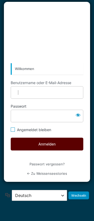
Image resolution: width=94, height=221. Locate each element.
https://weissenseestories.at (47, 32)
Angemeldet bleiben (34, 129)
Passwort (18, 106)
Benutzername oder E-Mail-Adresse (41, 82)
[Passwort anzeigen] (78, 115)
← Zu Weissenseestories (47, 173)
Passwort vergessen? (47, 164)
